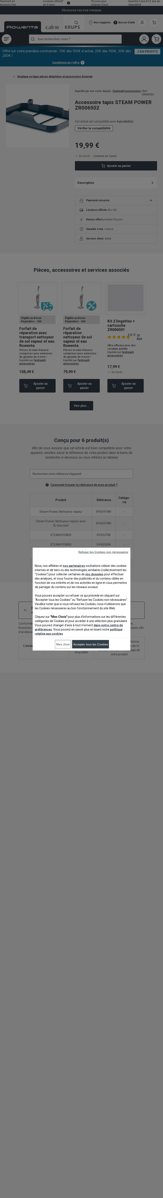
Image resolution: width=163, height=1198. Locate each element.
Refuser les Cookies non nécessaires (103, 551)
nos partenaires (74, 565)
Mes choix (63, 644)
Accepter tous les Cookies (90, 644)
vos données (94, 574)
